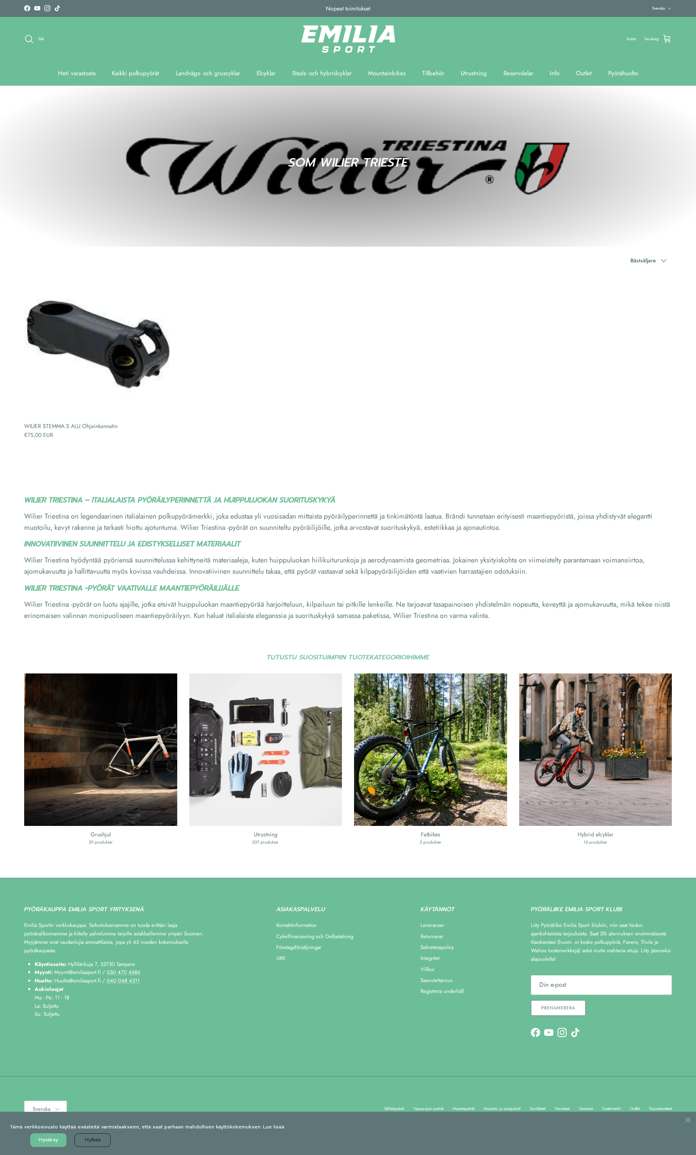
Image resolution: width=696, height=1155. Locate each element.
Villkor (427, 969)
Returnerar (431, 936)
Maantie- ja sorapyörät (502, 1109)
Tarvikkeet (537, 1109)
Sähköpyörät (394, 1109)
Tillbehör (433, 73)
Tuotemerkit (611, 1109)
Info (554, 73)
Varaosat (586, 1109)
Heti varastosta (76, 73)
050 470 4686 (123, 972)
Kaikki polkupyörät (135, 73)
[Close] (688, 1120)
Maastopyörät (463, 1109)
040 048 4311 (123, 980)
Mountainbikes (387, 73)
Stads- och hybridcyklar (322, 73)
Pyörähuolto (623, 73)
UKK (280, 958)
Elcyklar (266, 73)
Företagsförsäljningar (298, 947)
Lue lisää (273, 1126)
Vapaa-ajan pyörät (428, 1109)
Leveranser (432, 925)
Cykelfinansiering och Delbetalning (314, 936)
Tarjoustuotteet (660, 1109)
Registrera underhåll (442, 991)
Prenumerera (558, 1008)
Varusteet (562, 1109)
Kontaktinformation (296, 925)
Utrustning (474, 73)
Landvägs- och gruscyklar (208, 73)
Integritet (429, 958)
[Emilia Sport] (348, 39)
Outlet (584, 73)
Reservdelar (518, 73)
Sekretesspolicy (437, 947)
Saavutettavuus (436, 980)
